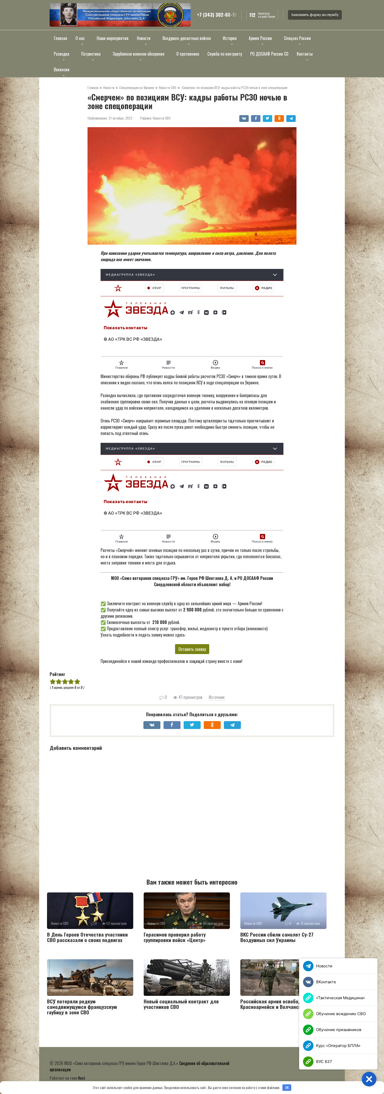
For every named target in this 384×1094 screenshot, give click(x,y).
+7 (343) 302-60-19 (217, 15)
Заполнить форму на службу (315, 15)
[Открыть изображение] (120, 15)
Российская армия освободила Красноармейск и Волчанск (275, 1003)
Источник (217, 697)
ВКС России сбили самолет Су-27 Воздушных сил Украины (276, 937)
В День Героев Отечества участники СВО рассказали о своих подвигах (87, 937)
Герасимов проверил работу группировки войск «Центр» (175, 937)
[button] (369, 1079)
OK (287, 1087)
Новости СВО (162, 118)
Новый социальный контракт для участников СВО (181, 1003)
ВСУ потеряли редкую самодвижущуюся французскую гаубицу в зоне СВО (82, 1006)
